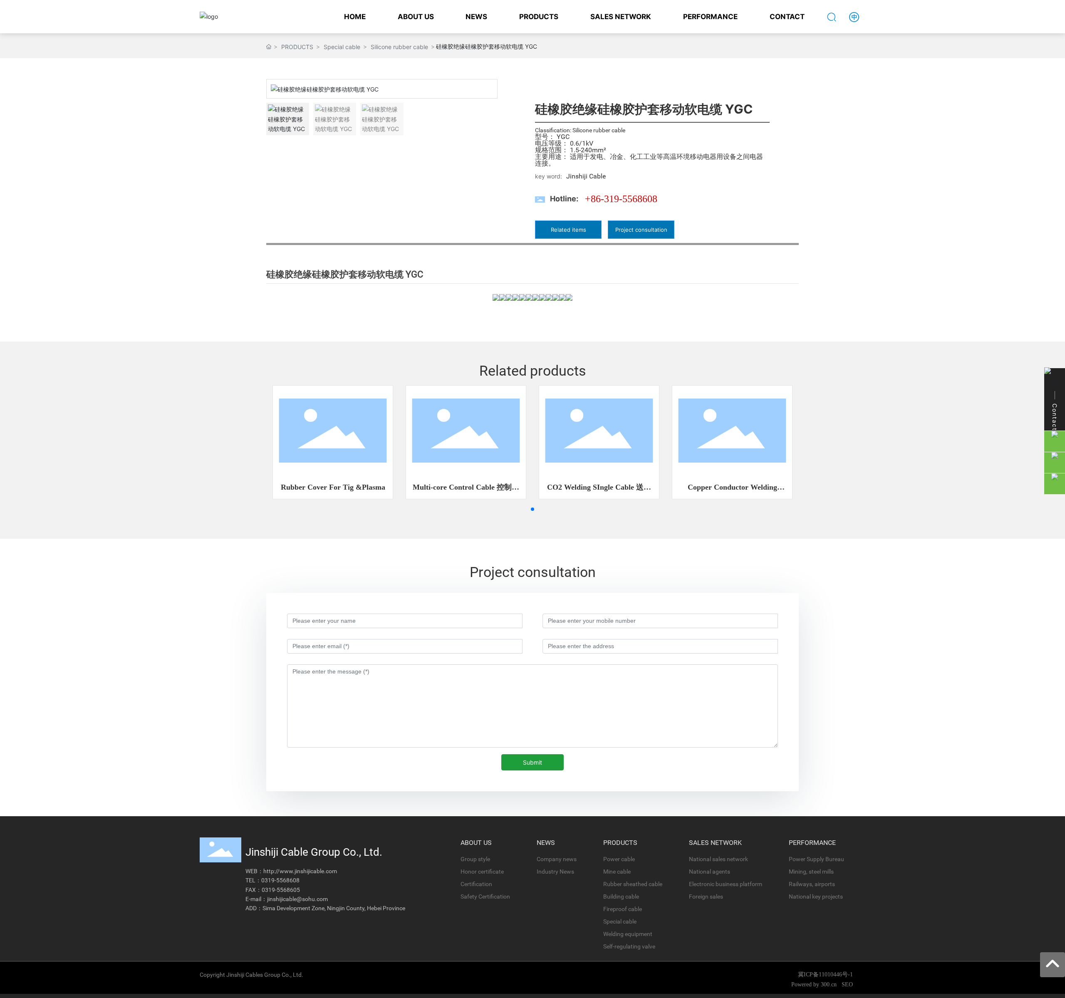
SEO (847, 984)
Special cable (342, 46)
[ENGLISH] (854, 16)
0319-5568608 (280, 880)
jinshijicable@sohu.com (297, 899)
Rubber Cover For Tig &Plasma (333, 487)
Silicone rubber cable (399, 46)
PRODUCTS (297, 46)
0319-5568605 (281, 890)
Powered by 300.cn (814, 984)
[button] (487, 89)
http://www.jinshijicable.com (300, 871)
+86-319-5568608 (621, 198)
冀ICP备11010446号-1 (825, 974)
